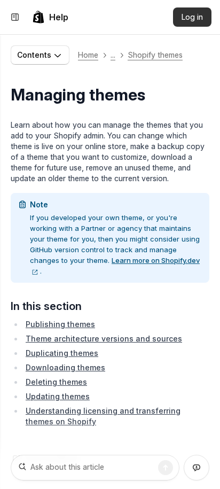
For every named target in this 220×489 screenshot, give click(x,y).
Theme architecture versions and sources (104, 338)
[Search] (165, 467)
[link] (50, 17)
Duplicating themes (62, 353)
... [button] (113, 54)
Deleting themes (56, 381)
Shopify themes (155, 54)
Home (88, 54)
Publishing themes (60, 324)
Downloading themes (65, 367)
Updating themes (58, 396)
